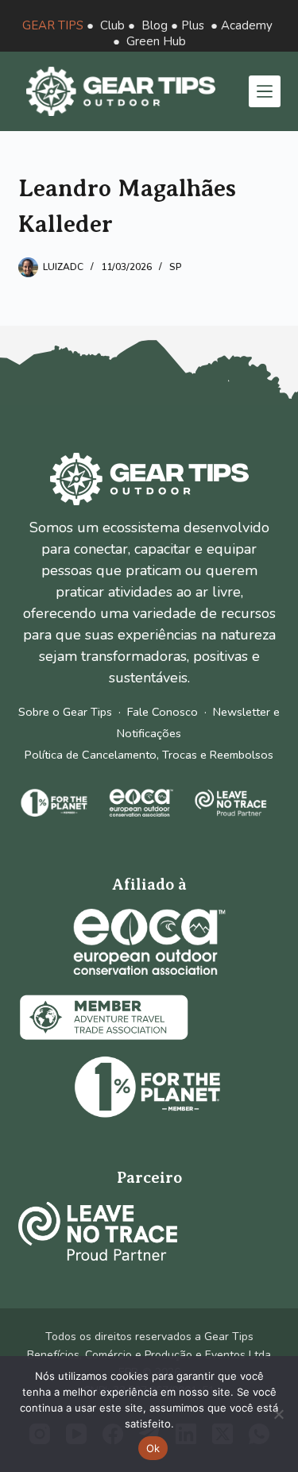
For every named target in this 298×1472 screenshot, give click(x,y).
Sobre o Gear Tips (65, 712)
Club (112, 25)
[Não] (278, 1414)
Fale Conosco (162, 712)
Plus (192, 25)
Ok (153, 1448)
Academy (247, 25)
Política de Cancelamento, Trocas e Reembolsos (149, 755)
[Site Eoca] (149, 942)
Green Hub (156, 41)
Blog (154, 25)
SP (175, 267)
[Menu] (265, 91)
